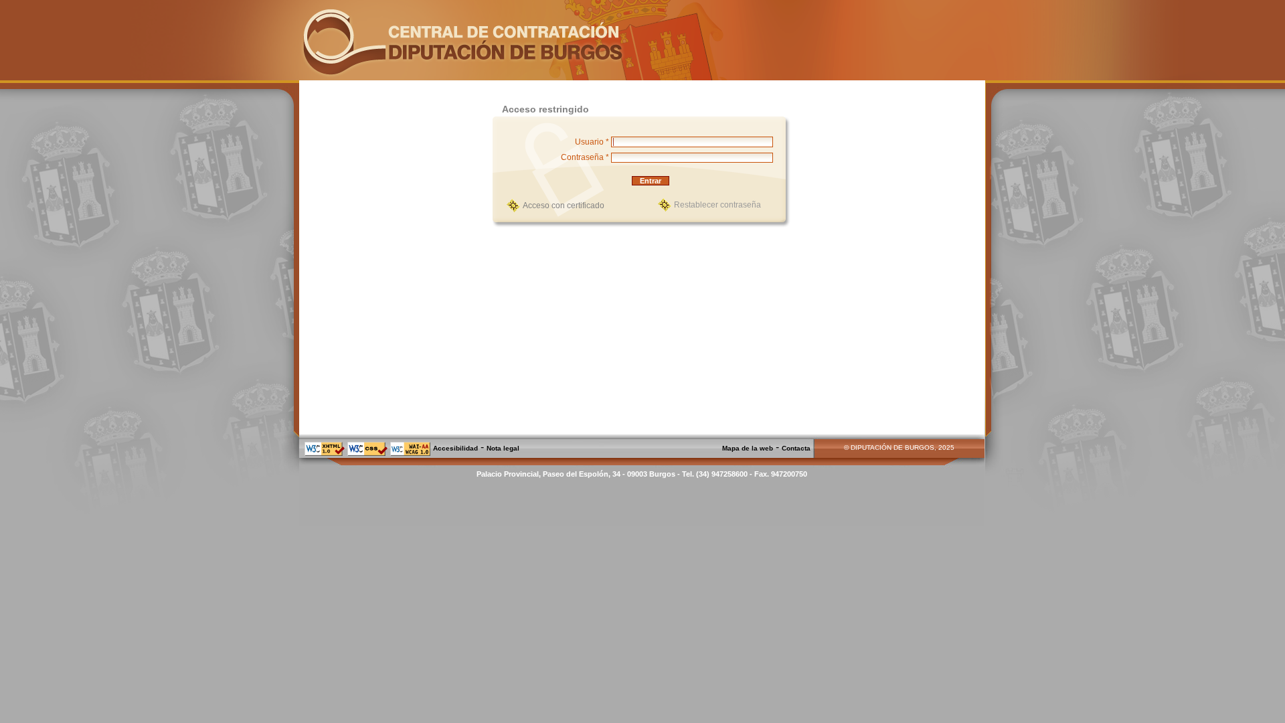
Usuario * (592, 142)
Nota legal (503, 448)
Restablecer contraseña (717, 205)
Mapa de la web (747, 448)
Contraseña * (585, 157)
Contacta (796, 448)
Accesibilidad (455, 448)
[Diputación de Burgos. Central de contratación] (462, 76)
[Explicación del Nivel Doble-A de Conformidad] (410, 453)
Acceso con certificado (563, 205)
